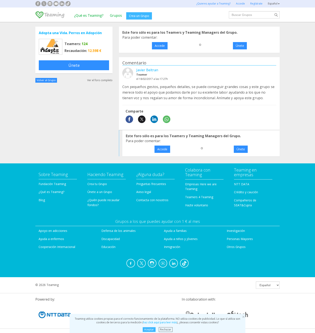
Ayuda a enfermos (51, 239)
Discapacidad (110, 239)
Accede (160, 46)
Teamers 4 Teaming (199, 197)
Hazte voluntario (196, 205)
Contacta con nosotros (152, 200)
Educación (108, 247)
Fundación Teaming (52, 184)
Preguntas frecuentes (151, 184)
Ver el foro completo (99, 80)
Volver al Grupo (46, 80)
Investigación (236, 231)
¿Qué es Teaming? (89, 15)
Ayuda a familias (175, 231)
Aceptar (149, 329)
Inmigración (172, 247)
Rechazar (165, 329)
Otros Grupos (236, 247)
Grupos (116, 15)
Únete (74, 65)
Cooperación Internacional (57, 247)
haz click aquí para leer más (160, 322)
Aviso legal (143, 192)
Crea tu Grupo (97, 184)
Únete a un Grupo (99, 192)
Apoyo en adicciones (53, 231)
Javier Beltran (147, 70)
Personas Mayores (240, 239)
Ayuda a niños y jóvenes (181, 239)
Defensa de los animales (118, 231)
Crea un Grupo (139, 16)
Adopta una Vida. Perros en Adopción (70, 32)
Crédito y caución (246, 192)
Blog (42, 200)
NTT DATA (241, 184)
